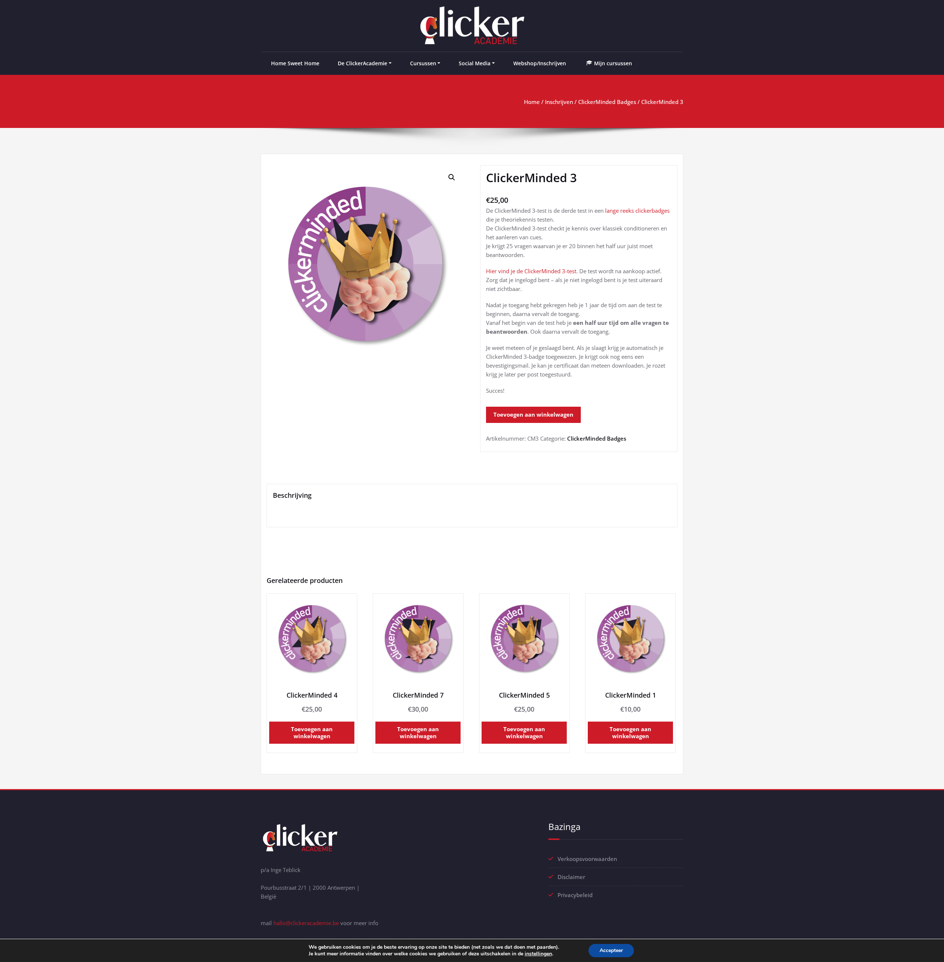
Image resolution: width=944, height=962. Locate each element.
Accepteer (611, 950)
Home (532, 101)
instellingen (538, 954)
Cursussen (423, 63)
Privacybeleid (575, 895)
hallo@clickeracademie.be (306, 923)
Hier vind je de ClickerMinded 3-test (531, 271)
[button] (451, 177)
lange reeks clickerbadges (637, 210)
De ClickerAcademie (362, 63)
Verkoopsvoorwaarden (587, 858)
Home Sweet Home (295, 63)
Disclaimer (571, 877)
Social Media (474, 63)
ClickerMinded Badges (607, 101)
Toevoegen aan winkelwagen (533, 414)
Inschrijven (559, 101)
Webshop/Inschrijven (539, 63)
